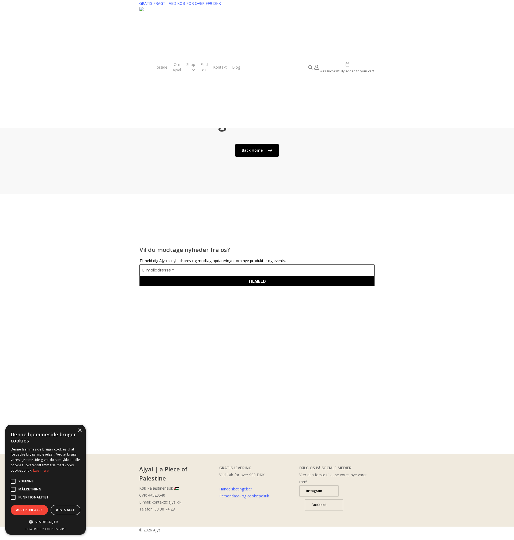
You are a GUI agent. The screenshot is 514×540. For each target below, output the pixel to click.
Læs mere (41, 470)
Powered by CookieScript (45, 529)
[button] (319, 491)
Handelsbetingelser (235, 488)
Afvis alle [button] (65, 510)
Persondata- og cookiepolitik (244, 495)
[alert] (45, 480)
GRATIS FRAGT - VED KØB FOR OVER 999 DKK (180, 3)
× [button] (80, 431)
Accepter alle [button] (29, 510)
